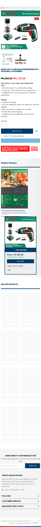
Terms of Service (18, 136)
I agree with (7, 136)
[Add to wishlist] (36, 131)
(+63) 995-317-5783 (18, 490)
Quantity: (4, 121)
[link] (10, 320)
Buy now (20, 261)
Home (2, 8)
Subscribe (33, 466)
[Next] (38, 47)
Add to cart (17, 131)
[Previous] (34, 47)
